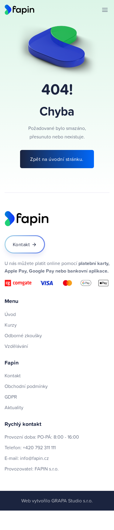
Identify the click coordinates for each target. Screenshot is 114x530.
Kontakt (13, 375)
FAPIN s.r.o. (47, 468)
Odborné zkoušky (23, 335)
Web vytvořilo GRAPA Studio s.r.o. (57, 500)
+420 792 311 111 (39, 447)
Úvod (10, 314)
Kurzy (11, 324)
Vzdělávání (16, 346)
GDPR (11, 396)
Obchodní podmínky (26, 386)
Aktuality (14, 407)
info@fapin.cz (34, 458)
